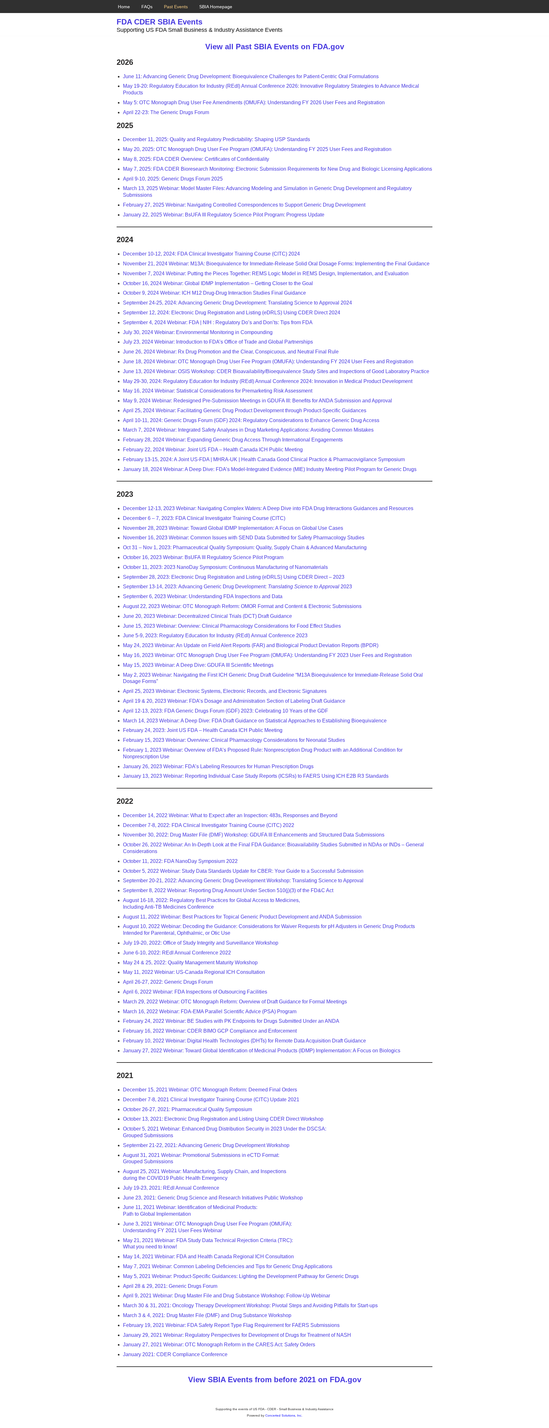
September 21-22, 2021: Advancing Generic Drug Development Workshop (206, 1145)
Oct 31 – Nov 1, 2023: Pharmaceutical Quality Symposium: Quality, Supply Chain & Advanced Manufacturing (245, 547)
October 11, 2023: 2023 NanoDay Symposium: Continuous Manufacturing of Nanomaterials (225, 567)
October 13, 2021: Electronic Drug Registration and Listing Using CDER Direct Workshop (223, 1119)
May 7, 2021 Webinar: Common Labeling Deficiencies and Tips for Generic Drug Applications (227, 1266)
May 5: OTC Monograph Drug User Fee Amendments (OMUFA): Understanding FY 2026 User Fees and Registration (254, 102)
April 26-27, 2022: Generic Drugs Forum (168, 982)
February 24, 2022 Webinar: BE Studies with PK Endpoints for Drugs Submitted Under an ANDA (231, 1021)
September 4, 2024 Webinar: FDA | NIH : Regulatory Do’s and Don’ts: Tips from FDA (218, 322)
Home (124, 6)
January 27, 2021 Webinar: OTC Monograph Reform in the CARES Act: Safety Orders (219, 1344)
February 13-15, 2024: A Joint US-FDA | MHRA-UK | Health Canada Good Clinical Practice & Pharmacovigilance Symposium (264, 459)
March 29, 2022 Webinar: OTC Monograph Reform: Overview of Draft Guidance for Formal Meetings (235, 1001)
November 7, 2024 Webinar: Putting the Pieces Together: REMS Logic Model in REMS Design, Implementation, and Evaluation (266, 273)
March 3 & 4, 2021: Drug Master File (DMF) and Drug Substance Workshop (207, 1315)
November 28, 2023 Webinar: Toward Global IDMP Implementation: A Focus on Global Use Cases (233, 528)
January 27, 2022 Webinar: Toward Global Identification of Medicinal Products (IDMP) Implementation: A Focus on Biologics (261, 1050)
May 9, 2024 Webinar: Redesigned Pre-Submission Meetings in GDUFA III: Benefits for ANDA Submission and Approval (257, 400)
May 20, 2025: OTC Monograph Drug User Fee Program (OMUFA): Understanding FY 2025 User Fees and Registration (257, 149)
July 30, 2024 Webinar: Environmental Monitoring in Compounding (198, 332)
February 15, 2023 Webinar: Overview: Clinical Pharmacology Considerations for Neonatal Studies (234, 740)
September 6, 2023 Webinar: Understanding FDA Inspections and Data (202, 596)
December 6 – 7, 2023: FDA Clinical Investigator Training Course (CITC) (204, 518)
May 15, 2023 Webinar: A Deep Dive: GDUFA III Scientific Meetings (198, 665)
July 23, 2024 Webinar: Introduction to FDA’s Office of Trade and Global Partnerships (218, 342)
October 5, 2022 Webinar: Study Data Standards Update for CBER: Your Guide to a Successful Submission (243, 871)
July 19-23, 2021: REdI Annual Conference (171, 1188)
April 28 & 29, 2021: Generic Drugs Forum (170, 1286)
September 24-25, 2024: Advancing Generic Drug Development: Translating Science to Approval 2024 (237, 302)
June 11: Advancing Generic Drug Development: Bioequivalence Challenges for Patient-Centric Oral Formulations (251, 76)
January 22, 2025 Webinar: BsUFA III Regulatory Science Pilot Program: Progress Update (223, 214)
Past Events (176, 6)
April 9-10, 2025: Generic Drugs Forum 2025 (173, 178)
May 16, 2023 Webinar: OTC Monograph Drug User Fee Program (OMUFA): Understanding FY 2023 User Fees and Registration (267, 655)
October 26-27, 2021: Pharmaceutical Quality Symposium (187, 1109)
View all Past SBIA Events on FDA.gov (274, 46)
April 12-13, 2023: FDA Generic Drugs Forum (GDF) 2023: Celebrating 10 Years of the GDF (225, 711)
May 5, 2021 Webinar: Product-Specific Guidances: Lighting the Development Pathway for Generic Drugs (241, 1276)
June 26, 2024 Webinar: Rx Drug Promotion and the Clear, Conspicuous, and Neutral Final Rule (231, 351)
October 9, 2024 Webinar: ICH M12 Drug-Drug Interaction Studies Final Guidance (214, 293)
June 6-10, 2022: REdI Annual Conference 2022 (177, 952)
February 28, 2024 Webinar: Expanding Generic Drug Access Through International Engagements (233, 439)
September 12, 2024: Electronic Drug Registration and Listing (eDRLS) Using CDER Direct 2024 (231, 312)
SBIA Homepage (215, 6)
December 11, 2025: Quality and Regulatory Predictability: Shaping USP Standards (216, 139)
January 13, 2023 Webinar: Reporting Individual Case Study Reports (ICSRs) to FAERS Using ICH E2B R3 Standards (256, 776)
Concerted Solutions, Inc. (283, 1415)
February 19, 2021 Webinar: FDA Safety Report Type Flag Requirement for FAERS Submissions (231, 1325)
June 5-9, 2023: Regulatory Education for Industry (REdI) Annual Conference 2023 (215, 635)
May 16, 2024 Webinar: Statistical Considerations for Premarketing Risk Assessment (217, 390)
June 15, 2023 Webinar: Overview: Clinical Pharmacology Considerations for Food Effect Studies (232, 626)
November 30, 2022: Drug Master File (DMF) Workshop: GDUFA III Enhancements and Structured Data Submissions (253, 834)
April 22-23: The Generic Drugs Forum (166, 112)
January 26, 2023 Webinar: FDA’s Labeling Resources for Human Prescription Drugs (218, 766)
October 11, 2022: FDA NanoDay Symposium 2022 (180, 861)
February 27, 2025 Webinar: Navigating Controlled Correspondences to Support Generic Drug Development (244, 205)
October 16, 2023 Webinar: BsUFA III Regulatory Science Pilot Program (203, 557)
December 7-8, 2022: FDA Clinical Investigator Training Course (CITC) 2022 (208, 825)
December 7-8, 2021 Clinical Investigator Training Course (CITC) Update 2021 (211, 1099)
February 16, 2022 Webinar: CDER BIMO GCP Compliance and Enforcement (210, 1031)
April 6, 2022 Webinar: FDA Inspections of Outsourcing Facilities (195, 991)
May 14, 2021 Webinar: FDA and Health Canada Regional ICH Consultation (208, 1256)
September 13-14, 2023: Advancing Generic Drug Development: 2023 (237, 586)
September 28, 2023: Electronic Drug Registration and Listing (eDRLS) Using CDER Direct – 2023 (233, 577)
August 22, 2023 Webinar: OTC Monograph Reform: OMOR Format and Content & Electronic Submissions (242, 606)
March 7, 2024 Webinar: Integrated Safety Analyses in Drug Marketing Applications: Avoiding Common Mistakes (248, 430)
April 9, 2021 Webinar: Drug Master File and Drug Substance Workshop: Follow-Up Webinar (226, 1295)
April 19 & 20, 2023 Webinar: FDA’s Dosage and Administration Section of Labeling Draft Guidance (234, 701)
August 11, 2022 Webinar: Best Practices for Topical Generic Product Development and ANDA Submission (242, 916)
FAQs (146, 6)
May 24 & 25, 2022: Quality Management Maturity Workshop (190, 962)
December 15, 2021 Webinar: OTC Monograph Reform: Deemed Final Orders (210, 1089)
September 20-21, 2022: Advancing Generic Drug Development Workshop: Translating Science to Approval (243, 880)
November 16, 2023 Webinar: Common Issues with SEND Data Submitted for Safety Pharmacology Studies (243, 537)
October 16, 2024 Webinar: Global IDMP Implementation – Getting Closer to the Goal (218, 283)
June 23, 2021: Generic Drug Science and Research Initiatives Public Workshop (213, 1197)
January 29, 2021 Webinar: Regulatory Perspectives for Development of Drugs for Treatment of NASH (237, 1335)
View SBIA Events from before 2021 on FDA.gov (274, 1379)
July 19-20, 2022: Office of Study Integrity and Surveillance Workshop (200, 943)
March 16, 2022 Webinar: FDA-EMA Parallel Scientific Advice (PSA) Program (209, 1011)
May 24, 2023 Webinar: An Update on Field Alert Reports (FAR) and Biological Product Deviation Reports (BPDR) (250, 645)
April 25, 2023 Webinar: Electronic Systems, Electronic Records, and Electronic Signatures (225, 691)
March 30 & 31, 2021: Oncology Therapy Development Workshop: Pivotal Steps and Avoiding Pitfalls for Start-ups (250, 1305)
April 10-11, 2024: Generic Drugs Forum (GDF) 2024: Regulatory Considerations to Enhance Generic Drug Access (251, 420)
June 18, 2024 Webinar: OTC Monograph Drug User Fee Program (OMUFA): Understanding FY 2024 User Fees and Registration (268, 361)
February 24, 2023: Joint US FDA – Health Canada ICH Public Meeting (202, 730)
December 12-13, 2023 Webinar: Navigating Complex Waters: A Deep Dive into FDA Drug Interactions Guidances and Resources (268, 508)
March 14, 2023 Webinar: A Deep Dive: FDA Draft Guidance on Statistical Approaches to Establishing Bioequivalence (255, 720)
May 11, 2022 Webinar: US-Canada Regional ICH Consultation (194, 972)
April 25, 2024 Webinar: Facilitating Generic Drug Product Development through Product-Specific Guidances (244, 410)
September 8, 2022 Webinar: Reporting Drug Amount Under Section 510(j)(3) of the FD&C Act (228, 890)
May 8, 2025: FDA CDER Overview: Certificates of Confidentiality (196, 159)
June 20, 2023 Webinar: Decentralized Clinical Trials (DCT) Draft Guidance (207, 616)
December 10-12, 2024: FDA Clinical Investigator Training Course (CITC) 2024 (211, 253)
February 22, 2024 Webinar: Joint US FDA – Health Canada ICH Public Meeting (213, 449)
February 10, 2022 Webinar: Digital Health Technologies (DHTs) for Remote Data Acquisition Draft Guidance (244, 1040)
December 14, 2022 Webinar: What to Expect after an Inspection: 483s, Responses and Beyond (230, 815)
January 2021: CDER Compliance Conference (175, 1354)
